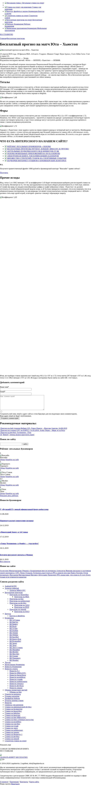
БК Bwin (12, 626)
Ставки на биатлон (12, 715)
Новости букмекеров (13, 667)
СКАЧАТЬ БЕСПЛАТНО (14, 757)
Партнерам (14, 782)
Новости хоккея (15, 688)
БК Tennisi (13, 633)
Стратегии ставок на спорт (16, 741)
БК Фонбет (13, 660)
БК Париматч (14, 658)
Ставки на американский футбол (18, 707)
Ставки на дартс (11, 728)
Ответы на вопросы (13, 694)
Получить (4, 173)
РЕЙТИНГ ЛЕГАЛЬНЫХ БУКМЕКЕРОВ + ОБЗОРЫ (29, 146)
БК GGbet (13, 629)
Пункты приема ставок (14, 701)
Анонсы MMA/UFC (17, 590)
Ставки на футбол (12, 737)
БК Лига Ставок (16, 648)
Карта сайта (34, 782)
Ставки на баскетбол (13, 711)
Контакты (24, 782)
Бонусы (8, 614)
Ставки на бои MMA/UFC (15, 717)
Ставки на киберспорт (14, 730)
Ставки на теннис (12, 732)
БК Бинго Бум (15, 639)
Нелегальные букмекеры (15, 665)
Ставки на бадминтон (13, 709)
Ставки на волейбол (13, 722)
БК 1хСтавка (14, 620)
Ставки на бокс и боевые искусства (19, 720)
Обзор (2, 460)
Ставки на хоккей (12, 739)
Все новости (5, 562)
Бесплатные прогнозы (14, 592)
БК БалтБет (14, 637)
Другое (8, 662)
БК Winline (13, 635)
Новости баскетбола (17, 675)
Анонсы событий (12, 588)
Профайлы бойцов (12, 698)
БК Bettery (13, 624)
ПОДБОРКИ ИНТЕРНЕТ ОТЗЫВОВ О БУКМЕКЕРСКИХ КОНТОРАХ (36, 161)
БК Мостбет (14, 654)
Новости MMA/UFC (17, 673)
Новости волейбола (17, 677)
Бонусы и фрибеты (17, 616)
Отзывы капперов (12, 696)
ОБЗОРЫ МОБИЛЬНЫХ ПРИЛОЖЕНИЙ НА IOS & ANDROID (33, 154)
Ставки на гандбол (12, 724)
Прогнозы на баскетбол (19, 595)
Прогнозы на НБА (21, 597)
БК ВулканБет (15, 641)
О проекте (4, 782)
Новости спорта (11, 669)
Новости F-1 (14, 671)
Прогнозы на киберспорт (19, 601)
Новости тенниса (16, 684)
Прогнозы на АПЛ (21, 605)
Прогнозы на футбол (17, 603)
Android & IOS (10, 586)
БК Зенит (13, 643)
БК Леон (12, 645)
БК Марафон (14, 650)
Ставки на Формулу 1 (13, 734)
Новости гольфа (16, 679)
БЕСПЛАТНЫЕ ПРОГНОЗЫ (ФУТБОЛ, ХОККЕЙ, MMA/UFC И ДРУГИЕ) (38, 149)
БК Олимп (13, 656)
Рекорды (8, 703)
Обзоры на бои (15, 692)
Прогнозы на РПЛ (21, 607)
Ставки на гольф (11, 726)
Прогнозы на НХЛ (21, 612)
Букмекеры (9, 618)
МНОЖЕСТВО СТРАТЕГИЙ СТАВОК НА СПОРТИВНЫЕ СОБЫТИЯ (36, 158)
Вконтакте (15, 784)
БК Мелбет (13, 652)
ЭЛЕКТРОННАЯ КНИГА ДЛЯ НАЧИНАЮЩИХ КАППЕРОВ (33, 156)
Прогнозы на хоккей (17, 609)
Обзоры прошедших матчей (16, 690)
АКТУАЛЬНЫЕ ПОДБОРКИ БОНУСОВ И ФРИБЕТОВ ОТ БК (33, 151)
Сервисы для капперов (14, 705)
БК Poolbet (13, 631)
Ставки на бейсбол (12, 713)
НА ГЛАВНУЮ (6, 34)
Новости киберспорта (18, 681)
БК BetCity (13, 622)
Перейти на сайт (12, 460)
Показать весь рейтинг (9, 496)
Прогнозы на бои (16, 599)
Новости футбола (16, 686)
